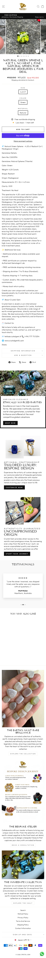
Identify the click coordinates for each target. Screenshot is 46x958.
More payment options (23, 141)
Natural (23, 113)
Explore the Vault (23, 903)
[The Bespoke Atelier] (23, 791)
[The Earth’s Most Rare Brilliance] (23, 698)
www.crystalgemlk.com (14, 340)
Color (23, 98)
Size (23, 88)
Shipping (15, 80)
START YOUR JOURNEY (17, 554)
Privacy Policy (23, 918)
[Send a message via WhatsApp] (42, 954)
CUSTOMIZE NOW (14, 487)
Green (23, 102)
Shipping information (23, 351)
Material (23, 108)
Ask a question (23, 355)
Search (23, 910)
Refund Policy (23, 914)
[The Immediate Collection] (23, 864)
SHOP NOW (10, 423)
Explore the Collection (23, 754)
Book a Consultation (23, 845)
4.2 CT (23, 92)
